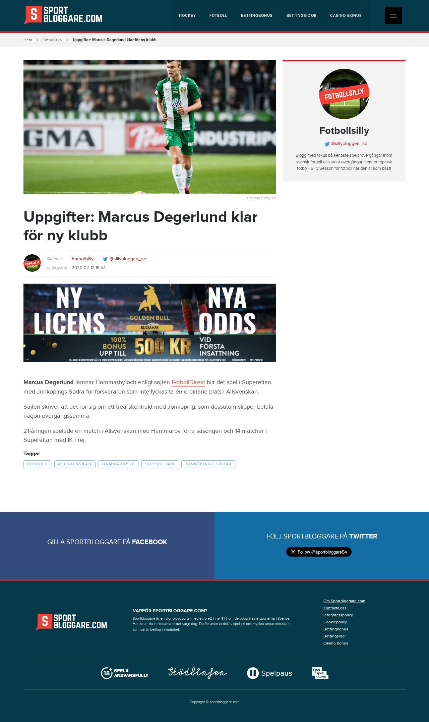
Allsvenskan (75, 464)
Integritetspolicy (338, 615)
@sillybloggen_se (128, 259)
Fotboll (218, 15)
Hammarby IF (118, 464)
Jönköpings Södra (208, 464)
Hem (27, 40)
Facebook (149, 542)
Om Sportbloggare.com (344, 601)
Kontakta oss (335, 608)
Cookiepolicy (335, 622)
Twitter (363, 536)
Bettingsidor (302, 15)
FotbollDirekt (188, 382)
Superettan (160, 464)
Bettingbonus (257, 15)
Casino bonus (346, 15)
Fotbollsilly (52, 40)
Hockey (187, 15)
